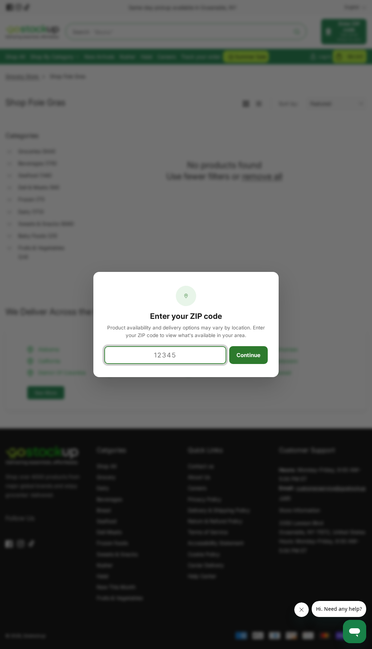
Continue (248, 355)
